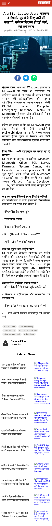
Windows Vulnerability (28, 330)
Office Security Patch (12, 334)
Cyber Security (9, 330)
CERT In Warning (26, 327)
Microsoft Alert (9, 327)
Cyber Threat (29, 334)
